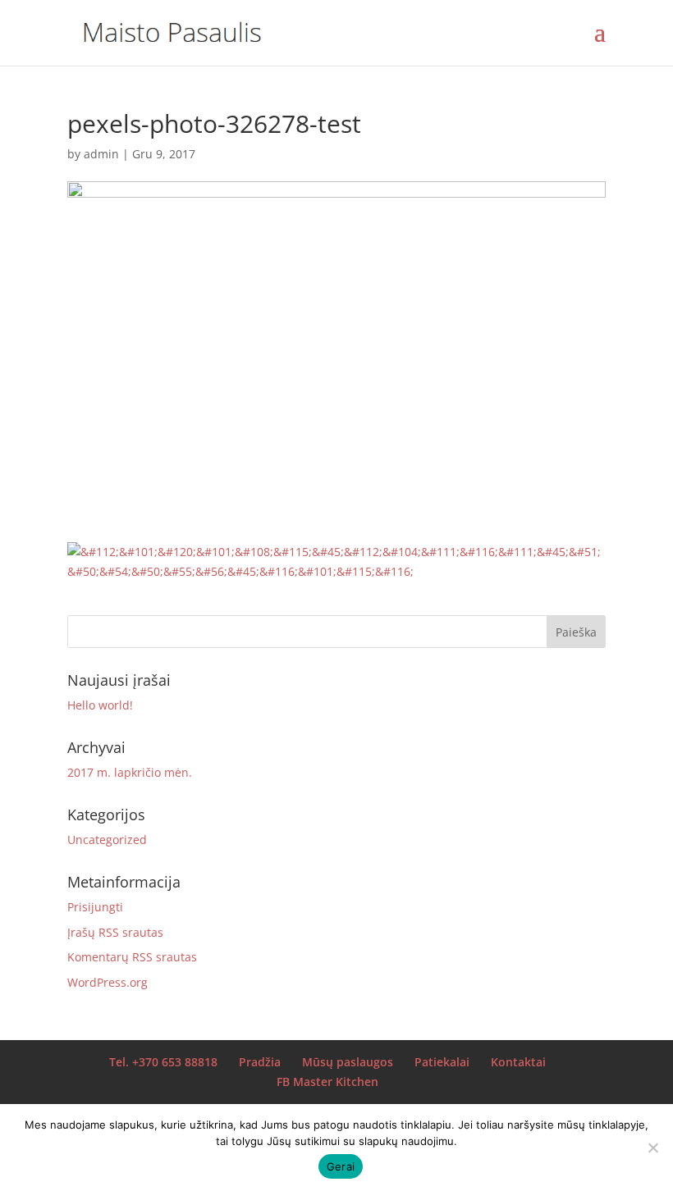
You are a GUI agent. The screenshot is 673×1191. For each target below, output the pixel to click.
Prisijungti (95, 907)
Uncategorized (107, 839)
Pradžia (260, 1062)
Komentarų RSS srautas (132, 957)
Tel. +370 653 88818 (163, 1062)
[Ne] (652, 1147)
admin (101, 154)
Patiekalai (441, 1062)
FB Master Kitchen (327, 1081)
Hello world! (100, 705)
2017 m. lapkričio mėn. (129, 772)
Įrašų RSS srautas (115, 932)
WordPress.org (107, 982)
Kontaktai (518, 1062)
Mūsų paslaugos (347, 1062)
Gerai (341, 1166)
